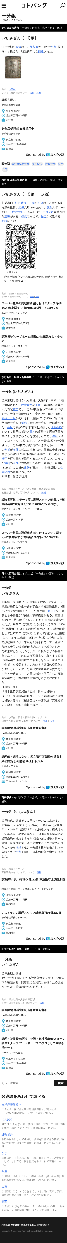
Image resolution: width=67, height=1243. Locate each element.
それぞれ (48, 212)
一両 (32, 202)
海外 (15, 449)
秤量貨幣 (26, 405)
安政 (49, 207)
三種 (7, 216)
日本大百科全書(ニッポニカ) (17, 573)
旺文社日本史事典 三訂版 (16, 949)
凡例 (38, 93)
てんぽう (37, 164)
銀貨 (18, 46)
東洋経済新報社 (20, 164)
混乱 (15, 463)
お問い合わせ (43, 1225)
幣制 (7, 463)
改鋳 (27, 467)
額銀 (4, 221)
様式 (24, 216)
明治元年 (17, 212)
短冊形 (52, 611)
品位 (43, 216)
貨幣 (15, 409)
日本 (32, 431)
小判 (53, 46)
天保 (21, 207)
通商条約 (56, 427)
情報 (32, 93)
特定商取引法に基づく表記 (23, 1225)
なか (60, 164)
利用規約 (6, 1225)
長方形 (34, 46)
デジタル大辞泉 (10, 27)
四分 (40, 202)
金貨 (7, 449)
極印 (4, 458)
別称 (24, 422)
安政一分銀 (9, 418)
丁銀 (38, 405)
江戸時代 (20, 202)
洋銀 (55, 436)
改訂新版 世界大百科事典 (16, 377)
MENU (4, 5)
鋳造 (41, 51)
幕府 (10, 427)
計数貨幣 (50, 164)
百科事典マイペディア (14, 797)
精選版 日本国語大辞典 (14, 180)
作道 (5, 169)
